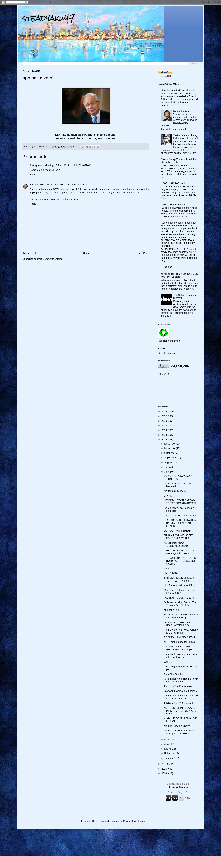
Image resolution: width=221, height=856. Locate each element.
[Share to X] (92, 146)
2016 (164, 421)
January (168, 758)
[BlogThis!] (89, 146)
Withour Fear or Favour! (173, 204)
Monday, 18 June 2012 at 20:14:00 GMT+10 (63, 184)
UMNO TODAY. (172, 573)
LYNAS (168, 495)
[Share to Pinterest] (98, 146)
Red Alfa (34, 184)
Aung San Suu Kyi (174, 674)
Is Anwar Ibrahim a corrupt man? (181, 691)
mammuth (116, 821)
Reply (33, 174)
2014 (164, 430)
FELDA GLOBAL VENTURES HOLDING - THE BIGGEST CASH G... (180, 561)
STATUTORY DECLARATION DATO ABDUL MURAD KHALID (180, 523)
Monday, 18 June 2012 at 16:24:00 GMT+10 (68, 165)
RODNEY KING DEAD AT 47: (180, 637)
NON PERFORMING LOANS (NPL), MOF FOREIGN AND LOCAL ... (180, 711)
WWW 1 (168, 662)
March (168, 749)
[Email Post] (81, 146)
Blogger (141, 821)
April (167, 744)
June (167, 472)
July (166, 467)
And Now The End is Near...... (179, 686)
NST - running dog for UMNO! (179, 642)
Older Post (142, 253)
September (170, 457)
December (170, 443)
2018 (164, 411)
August (168, 462)
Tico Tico (167, 267)
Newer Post (29, 253)
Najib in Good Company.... (178, 726)
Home (86, 253)
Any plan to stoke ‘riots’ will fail (180, 515)
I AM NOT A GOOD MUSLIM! (179, 597)
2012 (164, 439)
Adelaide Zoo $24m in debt (178, 703)
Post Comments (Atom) (49, 259)
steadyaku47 (49, 17)
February (169, 753)
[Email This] (86, 146)
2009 (164, 773)
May (166, 739)
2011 (164, 764)
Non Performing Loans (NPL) (179, 585)
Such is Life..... (171, 568)
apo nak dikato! (172, 610)
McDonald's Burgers (175, 491)
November (170, 448)
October (168, 453)
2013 (164, 435)
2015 (164, 425)
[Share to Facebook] (95, 146)
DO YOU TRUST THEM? (177, 530)
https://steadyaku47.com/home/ (177, 90)
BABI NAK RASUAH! (174, 183)
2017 (164, 416)
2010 (164, 769)
